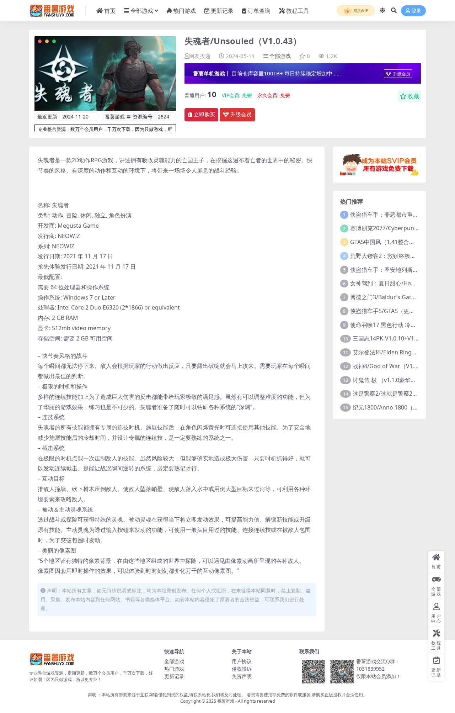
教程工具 (297, 11)
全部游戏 (141, 11)
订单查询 (259, 11)
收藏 (413, 96)
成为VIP (360, 10)
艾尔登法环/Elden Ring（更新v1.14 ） (401, 352)
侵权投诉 (242, 668)
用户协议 (242, 661)
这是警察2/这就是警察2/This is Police (401, 393)
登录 (416, 11)
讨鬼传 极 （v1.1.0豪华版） (387, 380)
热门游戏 (184, 11)
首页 (110, 11)
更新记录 (222, 11)
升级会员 (401, 74)
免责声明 (242, 676)
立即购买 (204, 114)
